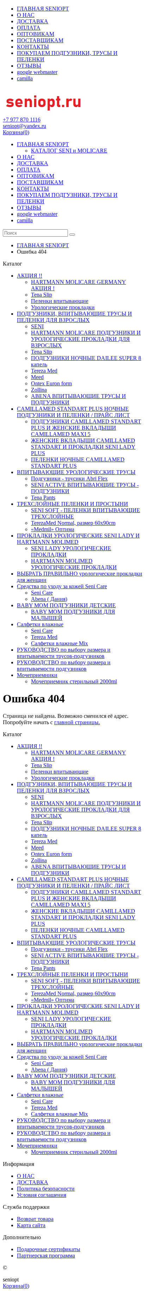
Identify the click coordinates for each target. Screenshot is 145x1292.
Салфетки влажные (40, 624)
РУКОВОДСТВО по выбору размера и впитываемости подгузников (64, 665)
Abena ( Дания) (49, 599)
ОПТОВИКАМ (35, 34)
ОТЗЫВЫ (29, 66)
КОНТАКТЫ (33, 47)
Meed (37, 377)
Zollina (39, 390)
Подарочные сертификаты (48, 1249)
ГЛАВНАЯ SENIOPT (43, 9)
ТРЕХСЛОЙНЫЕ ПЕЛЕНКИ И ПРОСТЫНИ (72, 504)
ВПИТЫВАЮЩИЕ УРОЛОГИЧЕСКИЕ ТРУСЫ (76, 472)
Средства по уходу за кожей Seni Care (62, 586)
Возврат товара (35, 1219)
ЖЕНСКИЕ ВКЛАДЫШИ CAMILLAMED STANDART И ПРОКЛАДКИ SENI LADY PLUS (83, 446)
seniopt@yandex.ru (24, 126)
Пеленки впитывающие (59, 301)
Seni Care (42, 593)
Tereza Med (44, 371)
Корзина (16, 132)
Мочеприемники (37, 675)
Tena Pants (43, 498)
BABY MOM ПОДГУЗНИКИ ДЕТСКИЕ (66, 605)
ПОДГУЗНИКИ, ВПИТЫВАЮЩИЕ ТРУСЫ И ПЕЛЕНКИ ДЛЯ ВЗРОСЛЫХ (74, 317)
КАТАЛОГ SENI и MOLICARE (69, 151)
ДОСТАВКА (32, 21)
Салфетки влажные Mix (59, 643)
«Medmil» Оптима (52, 529)
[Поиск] (72, 235)
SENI (37, 326)
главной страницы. (77, 722)
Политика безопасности (46, 1189)
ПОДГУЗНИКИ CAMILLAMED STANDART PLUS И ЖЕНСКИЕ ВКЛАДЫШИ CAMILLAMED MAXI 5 (86, 427)
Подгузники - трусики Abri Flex (69, 479)
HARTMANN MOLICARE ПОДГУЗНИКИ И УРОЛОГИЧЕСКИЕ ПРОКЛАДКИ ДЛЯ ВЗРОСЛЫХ (86, 339)
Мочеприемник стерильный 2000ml (74, 681)
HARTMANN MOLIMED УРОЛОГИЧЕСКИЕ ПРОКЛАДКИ (74, 564)
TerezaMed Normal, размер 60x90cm (73, 523)
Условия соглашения (41, 1195)
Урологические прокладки (63, 307)
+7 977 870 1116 (21, 120)
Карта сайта (31, 1225)
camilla (25, 78)
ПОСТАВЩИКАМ (40, 40)
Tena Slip (41, 295)
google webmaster (37, 72)
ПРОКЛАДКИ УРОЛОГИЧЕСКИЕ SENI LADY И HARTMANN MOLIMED (78, 539)
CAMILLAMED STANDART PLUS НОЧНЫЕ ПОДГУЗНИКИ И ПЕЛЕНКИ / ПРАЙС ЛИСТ (73, 412)
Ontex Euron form (51, 383)
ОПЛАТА (28, 28)
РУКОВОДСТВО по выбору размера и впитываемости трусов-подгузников (64, 653)
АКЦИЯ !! (29, 276)
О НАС (25, 15)
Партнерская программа (46, 1256)
